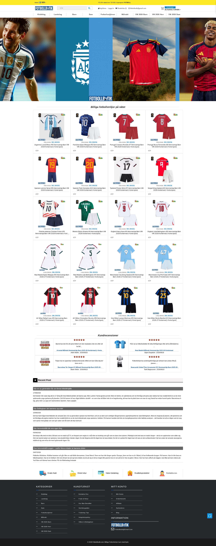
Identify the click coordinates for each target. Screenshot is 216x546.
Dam (91, 14)
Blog (117, 512)
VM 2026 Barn (141, 14)
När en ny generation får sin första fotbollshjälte (53, 389)
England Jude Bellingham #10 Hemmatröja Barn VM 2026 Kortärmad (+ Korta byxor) (164, 233)
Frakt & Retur (83, 499)
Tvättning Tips (84, 512)
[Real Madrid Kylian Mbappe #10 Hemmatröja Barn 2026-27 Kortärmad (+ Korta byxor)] (51, 257)
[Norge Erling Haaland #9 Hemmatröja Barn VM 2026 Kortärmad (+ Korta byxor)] (164, 170)
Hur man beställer (85, 503)
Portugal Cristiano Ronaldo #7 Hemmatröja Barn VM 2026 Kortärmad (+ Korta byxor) (127, 146)
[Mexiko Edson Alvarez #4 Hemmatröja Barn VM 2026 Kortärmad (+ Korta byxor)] (89, 213)
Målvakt (125, 14)
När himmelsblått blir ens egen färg (48, 428)
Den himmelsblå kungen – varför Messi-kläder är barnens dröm (59, 448)
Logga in (111, 8)
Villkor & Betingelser (86, 522)
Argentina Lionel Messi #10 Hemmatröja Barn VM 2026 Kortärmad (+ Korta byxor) (51, 146)
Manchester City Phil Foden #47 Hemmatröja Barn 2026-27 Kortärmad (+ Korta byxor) (164, 276)
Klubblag (42, 14)
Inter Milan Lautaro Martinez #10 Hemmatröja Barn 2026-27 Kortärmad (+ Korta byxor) (127, 319)
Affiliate (119, 503)
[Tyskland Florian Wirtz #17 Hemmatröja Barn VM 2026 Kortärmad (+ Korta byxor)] (126, 170)
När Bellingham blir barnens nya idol (48, 408)
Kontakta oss (171, 473)
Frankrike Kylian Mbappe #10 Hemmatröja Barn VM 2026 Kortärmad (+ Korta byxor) (89, 146)
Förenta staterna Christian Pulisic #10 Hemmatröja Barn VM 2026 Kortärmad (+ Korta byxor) (51, 234)
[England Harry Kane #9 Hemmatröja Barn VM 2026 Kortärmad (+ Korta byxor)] (126, 213)
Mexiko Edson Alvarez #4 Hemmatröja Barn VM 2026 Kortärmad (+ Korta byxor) (89, 233)
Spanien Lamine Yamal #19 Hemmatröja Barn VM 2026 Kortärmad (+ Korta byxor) (51, 189)
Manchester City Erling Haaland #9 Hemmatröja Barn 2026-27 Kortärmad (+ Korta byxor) (127, 276)
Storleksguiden (84, 508)
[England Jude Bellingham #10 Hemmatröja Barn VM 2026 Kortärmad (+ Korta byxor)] (164, 213)
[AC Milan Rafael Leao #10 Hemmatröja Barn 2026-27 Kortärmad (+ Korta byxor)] (51, 300)
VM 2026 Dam (174, 14)
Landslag (58, 14)
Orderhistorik (121, 499)
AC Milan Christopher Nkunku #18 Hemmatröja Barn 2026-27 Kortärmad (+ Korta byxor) (89, 319)
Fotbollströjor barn (115, 542)
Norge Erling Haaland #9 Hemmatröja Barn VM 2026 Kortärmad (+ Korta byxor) (164, 189)
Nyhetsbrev (120, 508)
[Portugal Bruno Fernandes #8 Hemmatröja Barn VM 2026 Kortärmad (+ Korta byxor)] (164, 127)
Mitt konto (119, 494)
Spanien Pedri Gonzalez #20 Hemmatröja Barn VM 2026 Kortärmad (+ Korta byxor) (89, 189)
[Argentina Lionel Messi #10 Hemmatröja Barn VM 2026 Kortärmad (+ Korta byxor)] (51, 127)
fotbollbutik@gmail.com (138, 8)
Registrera (102, 8)
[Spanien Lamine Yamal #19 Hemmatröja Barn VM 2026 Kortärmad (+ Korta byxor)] (51, 170)
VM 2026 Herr (158, 14)
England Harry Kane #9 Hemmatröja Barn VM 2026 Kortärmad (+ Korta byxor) (127, 233)
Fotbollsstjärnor (108, 14)
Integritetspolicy (84, 517)
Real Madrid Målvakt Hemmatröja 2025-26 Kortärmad (154, 350)
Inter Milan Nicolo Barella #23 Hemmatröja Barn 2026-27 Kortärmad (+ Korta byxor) (164, 319)
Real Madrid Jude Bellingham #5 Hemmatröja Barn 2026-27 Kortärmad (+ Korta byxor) (89, 276)
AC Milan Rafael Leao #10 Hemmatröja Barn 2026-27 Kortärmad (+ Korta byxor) (51, 319)
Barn (74, 14)
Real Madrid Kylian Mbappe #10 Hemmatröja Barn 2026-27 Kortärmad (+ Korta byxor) (51, 276)
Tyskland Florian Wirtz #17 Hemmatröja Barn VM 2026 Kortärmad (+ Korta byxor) (127, 189)
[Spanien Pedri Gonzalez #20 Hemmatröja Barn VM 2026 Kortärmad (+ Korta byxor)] (89, 170)
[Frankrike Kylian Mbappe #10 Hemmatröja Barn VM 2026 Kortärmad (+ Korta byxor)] (89, 127)
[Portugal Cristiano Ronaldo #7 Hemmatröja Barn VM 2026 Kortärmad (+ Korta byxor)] (126, 127)
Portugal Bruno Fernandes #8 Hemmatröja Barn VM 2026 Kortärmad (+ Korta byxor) (164, 146)
